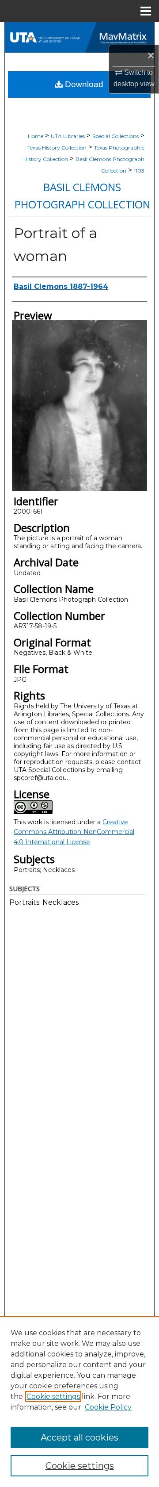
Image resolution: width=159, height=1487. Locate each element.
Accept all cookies (79, 1437)
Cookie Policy (108, 1407)
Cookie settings (53, 1396)
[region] (79, 1401)
